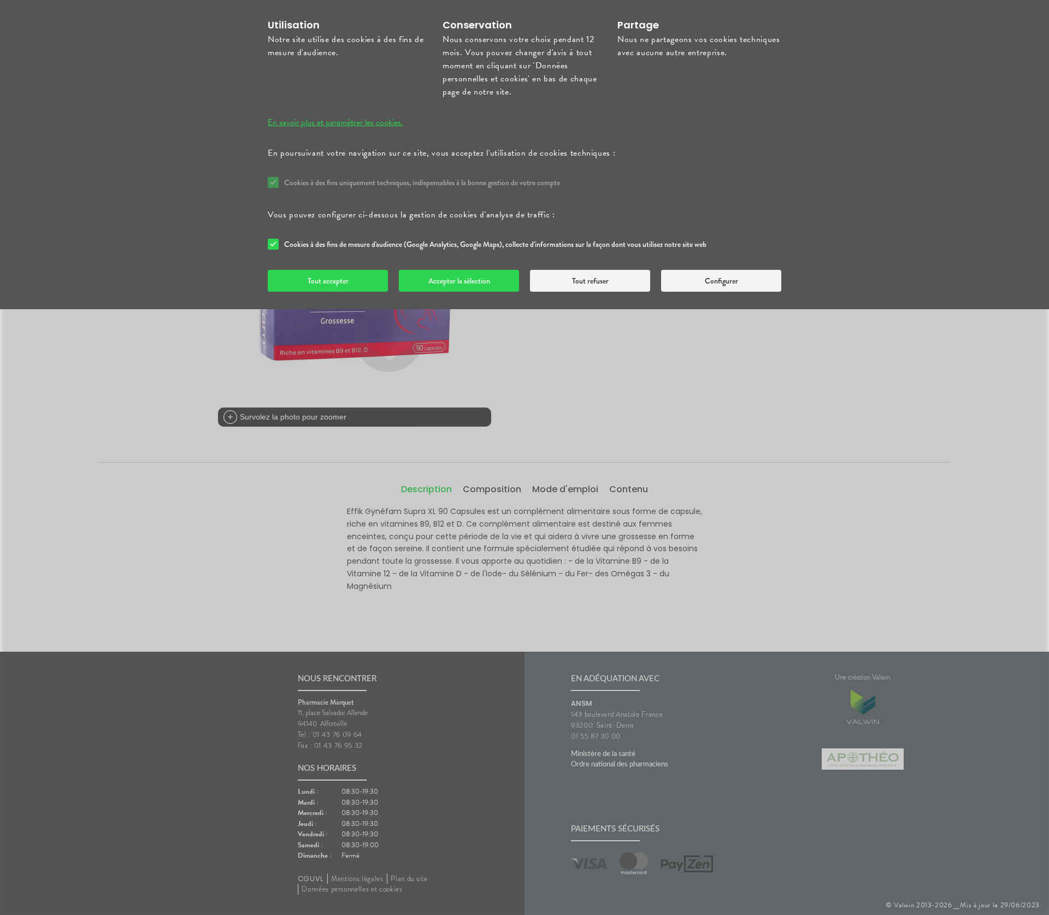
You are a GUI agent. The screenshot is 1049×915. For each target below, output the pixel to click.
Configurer (721, 280)
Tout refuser (590, 280)
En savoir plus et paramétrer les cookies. (335, 122)
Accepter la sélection (459, 280)
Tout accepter (328, 280)
